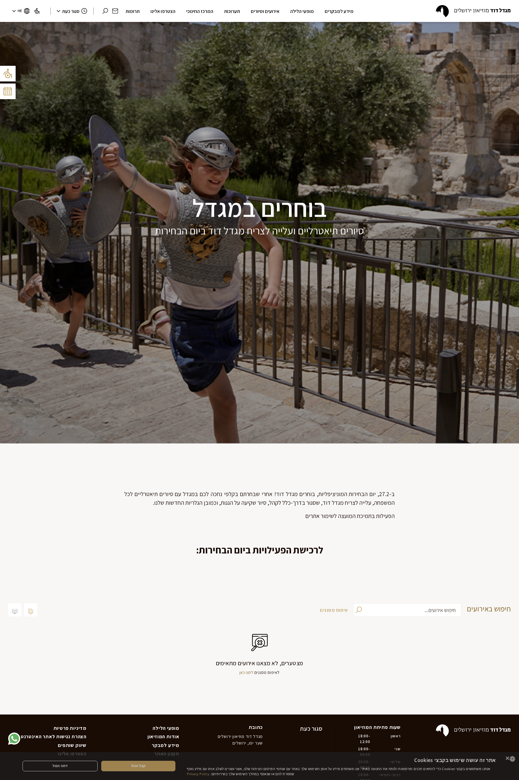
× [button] (507, 759)
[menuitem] (37, 11)
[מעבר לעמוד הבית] (473, 11)
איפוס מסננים (334, 610)
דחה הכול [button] (60, 765)
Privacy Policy (198, 774)
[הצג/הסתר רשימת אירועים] (8, 91)
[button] (115, 11)
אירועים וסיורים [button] (265, 11)
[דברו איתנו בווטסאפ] (14, 739)
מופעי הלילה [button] (302, 11)
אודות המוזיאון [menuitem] (163, 736)
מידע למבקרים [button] (339, 11)
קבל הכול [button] (138, 765)
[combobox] (512, 759)
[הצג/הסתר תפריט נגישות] (8, 73)
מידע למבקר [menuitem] (165, 745)
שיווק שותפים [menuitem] (72, 745)
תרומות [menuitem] (133, 11)
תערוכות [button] (232, 11)
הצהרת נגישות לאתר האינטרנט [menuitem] (53, 736)
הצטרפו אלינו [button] (162, 11)
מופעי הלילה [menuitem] (166, 728)
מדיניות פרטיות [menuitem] (69, 728)
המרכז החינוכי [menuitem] (199, 11)
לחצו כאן (246, 672)
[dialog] (259, 766)
